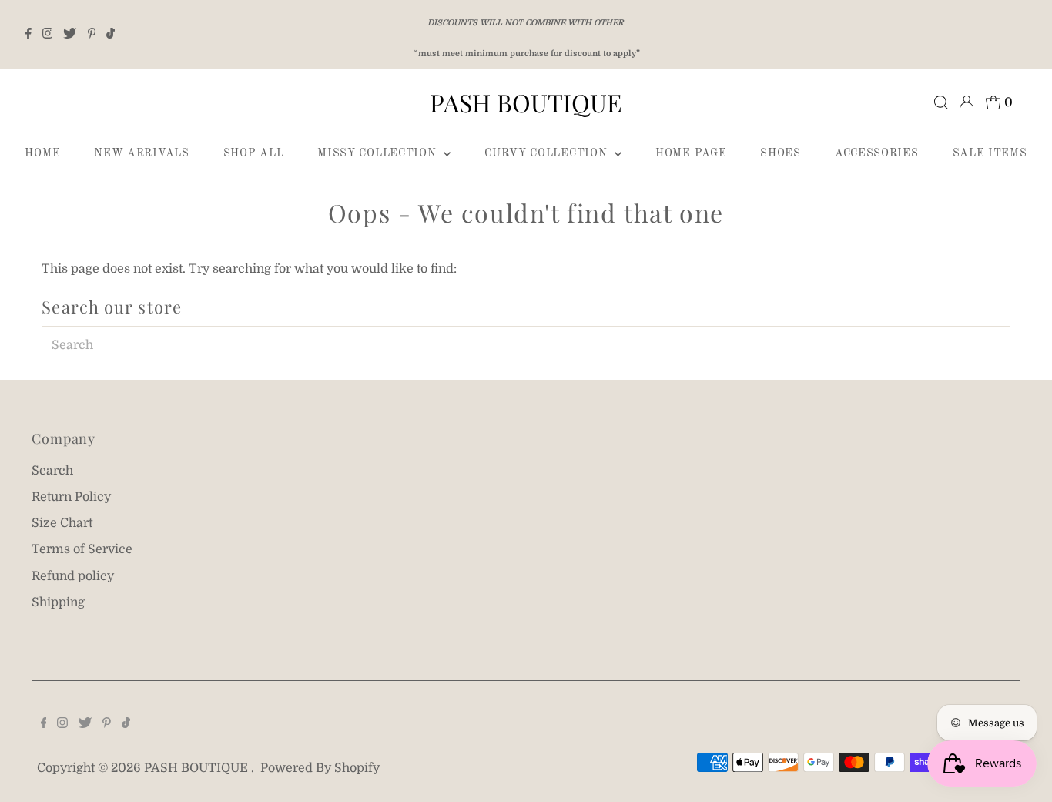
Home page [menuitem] (690, 153)
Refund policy (73, 576)
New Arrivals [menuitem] (141, 153)
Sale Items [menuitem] (990, 153)
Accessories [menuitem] (877, 153)
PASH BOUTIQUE (525, 102)
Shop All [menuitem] (253, 153)
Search (52, 471)
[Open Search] (941, 102)
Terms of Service (82, 549)
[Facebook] (28, 34)
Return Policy (71, 497)
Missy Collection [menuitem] (378, 153)
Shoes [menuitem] (780, 153)
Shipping (58, 602)
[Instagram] (48, 34)
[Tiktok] (110, 34)
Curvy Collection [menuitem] (547, 153)
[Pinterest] (92, 34)
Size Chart (62, 523)
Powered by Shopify (320, 768)
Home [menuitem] (42, 153)
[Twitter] (69, 34)
